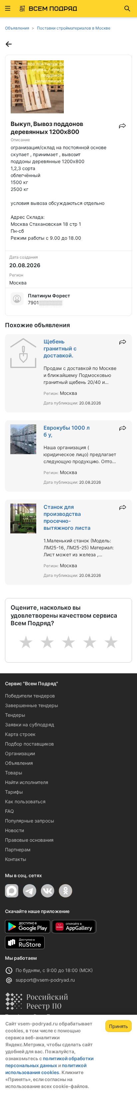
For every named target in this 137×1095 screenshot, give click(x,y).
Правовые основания (29, 840)
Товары (13, 772)
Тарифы (14, 792)
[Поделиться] (122, 124)
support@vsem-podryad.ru (45, 980)
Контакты (15, 859)
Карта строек (20, 734)
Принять (118, 1026)
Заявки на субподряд (29, 724)
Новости (14, 830)
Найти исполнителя (26, 782)
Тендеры (15, 715)
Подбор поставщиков (29, 744)
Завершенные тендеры (31, 705)
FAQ (9, 811)
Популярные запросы (29, 820)
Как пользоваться (25, 801)
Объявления (19, 763)
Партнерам (18, 849)
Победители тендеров (30, 696)
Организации (20, 753)
